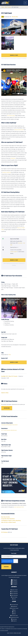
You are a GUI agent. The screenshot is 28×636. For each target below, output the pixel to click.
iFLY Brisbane (4, 532)
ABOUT (8, 633)
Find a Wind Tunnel (14, 604)
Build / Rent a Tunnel (14, 608)
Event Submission (14, 591)
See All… (14, 599)
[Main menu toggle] (25, 2)
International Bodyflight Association (9, 425)
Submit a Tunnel (14, 589)
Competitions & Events (14, 617)
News (14, 610)
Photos (14, 613)
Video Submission (14, 595)
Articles (14, 612)
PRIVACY (11, 633)
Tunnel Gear (14, 619)
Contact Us (14, 621)
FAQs (9, 354)
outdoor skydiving (6, 172)
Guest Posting (14, 597)
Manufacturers (14, 606)
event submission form (19, 507)
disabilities (13, 158)
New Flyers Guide (14, 615)
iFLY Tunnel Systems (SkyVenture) (9, 430)
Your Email (14, 553)
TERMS (15, 633)
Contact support (13, 251)
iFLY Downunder (11, 115)
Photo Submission (14, 593)
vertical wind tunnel (19, 129)
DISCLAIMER (19, 633)
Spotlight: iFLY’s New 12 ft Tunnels (9, 376)
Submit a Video (4, 392)
